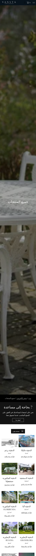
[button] (28, 2)
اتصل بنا (18, 420)
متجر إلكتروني (22, 398)
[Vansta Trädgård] (9, 2)
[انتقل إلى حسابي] (25, 3)
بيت (29, 398)
